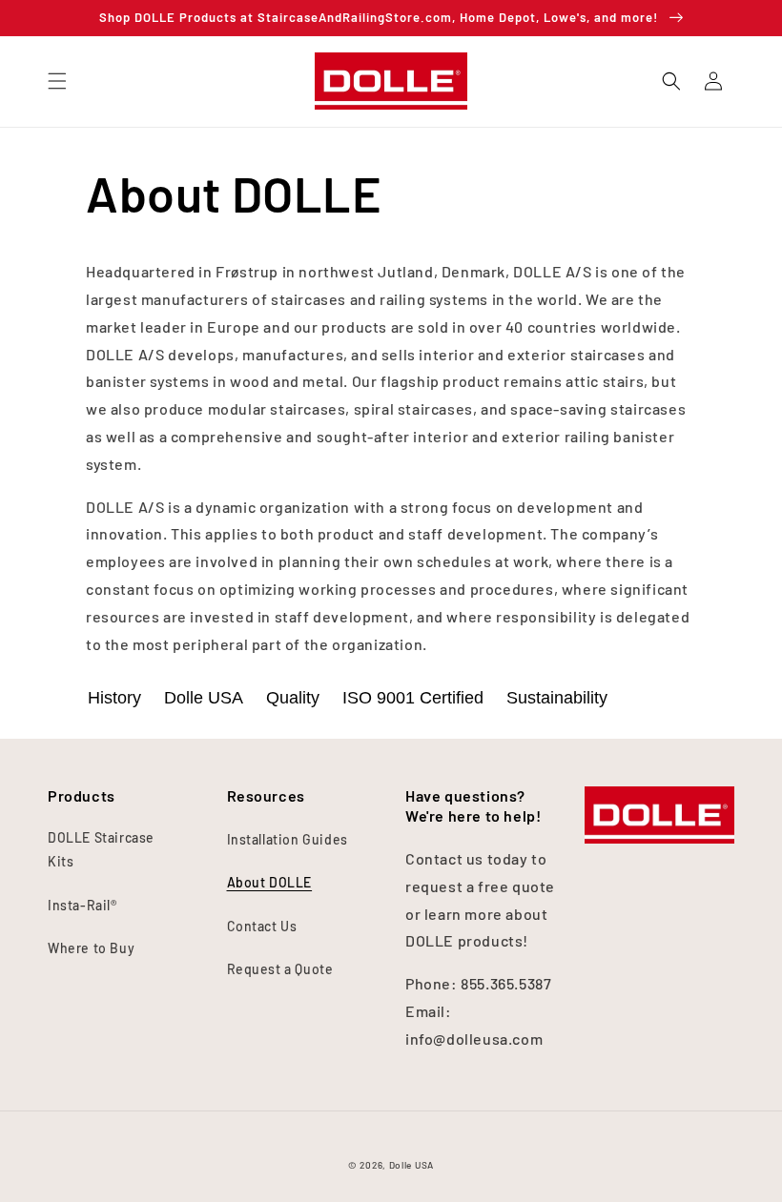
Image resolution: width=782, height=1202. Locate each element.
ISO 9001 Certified (413, 697)
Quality (292, 697)
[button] (57, 81)
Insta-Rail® (82, 905)
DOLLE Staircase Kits (101, 849)
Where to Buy (91, 948)
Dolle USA (203, 697)
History (114, 697)
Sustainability (556, 697)
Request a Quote (280, 969)
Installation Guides (287, 839)
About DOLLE (270, 882)
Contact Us (262, 926)
